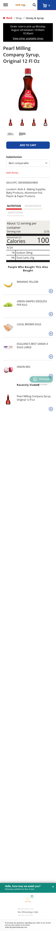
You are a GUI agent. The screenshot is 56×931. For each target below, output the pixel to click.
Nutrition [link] (14, 206)
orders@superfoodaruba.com (16, 927)
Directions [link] (15, 212)
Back (9, 18)
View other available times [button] (28, 38)
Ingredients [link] (33, 206)
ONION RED (23, 367)
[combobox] (28, 163)
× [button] (53, 887)
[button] (10, 122)
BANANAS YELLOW (27, 282)
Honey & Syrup (35, 18)
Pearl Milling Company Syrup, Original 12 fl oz (34, 398)
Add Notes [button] (12, 172)
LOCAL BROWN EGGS (29, 324)
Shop (19, 18)
